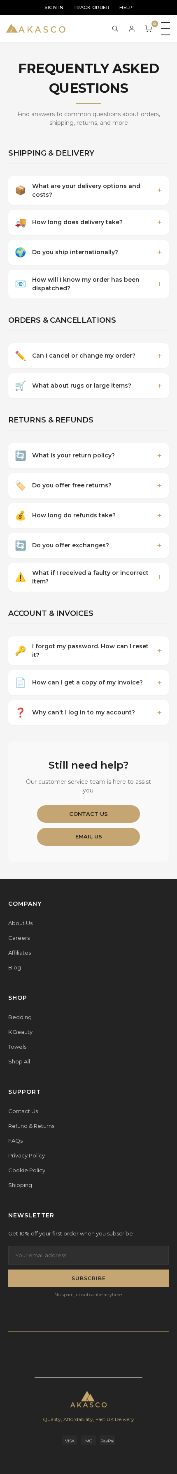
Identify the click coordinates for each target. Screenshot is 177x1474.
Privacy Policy (26, 1155)
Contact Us (88, 813)
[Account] (131, 28)
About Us (20, 923)
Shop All (19, 1061)
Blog (14, 967)
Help (126, 7)
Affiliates (19, 952)
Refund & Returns (31, 1126)
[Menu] (165, 28)
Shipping (20, 1185)
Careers (19, 937)
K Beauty (20, 1032)
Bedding (20, 1017)
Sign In (54, 7)
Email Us (88, 836)
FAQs (15, 1140)
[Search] (115, 28)
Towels (17, 1046)
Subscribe (89, 1278)
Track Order (92, 7)
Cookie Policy (26, 1170)
